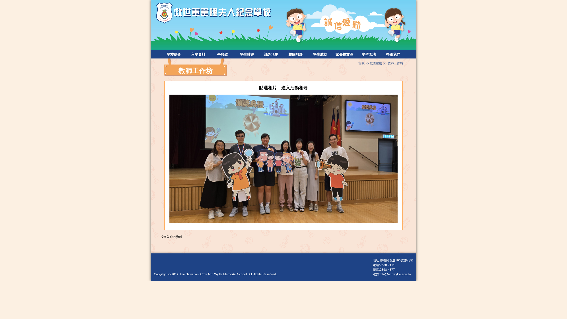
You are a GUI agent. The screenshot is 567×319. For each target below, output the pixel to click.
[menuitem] (174, 54)
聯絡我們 (393, 54)
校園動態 (376, 63)
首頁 (361, 63)
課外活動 (271, 54)
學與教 (222, 54)
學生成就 (320, 54)
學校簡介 (174, 54)
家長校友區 (344, 54)
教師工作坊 (395, 63)
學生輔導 (247, 54)
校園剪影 (296, 54)
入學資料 (198, 54)
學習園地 (369, 54)
